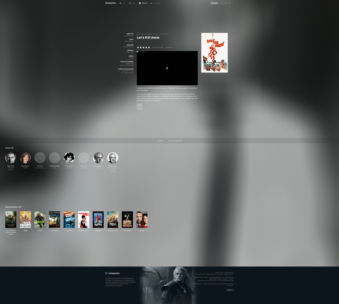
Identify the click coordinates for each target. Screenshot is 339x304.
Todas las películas (229, 272)
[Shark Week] (69, 219)
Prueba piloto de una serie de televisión (207, 280)
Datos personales (229, 277)
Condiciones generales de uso (216, 277)
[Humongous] (127, 219)
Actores (160, 140)
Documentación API (200, 274)
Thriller (155, 34)
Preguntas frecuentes (211, 274)
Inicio (138, 34)
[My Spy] (141, 219)
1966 (150, 34)
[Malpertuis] (98, 219)
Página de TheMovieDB (126, 65)
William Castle (129, 35)
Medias (220, 279)
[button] (10, 162)
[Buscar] (230, 3)
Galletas (206, 277)
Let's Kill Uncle (163, 34)
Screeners (225, 279)
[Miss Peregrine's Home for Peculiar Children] (10, 219)
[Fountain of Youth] (112, 219)
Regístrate (214, 3)
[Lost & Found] (54, 219)
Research (231, 279)
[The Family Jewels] (83, 219)
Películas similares (175, 140)
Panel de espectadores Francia (226, 280)
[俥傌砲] (25, 219)
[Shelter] (39, 219)
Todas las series (219, 272)
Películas (144, 34)
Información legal (198, 277)
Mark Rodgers (129, 41)
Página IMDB (129, 63)
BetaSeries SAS (213, 279)
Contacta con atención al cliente (225, 274)
